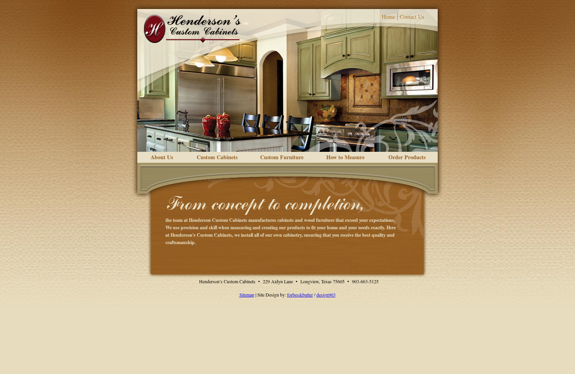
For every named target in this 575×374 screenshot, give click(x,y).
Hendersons (192, 28)
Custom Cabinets (217, 157)
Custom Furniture (282, 157)
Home (388, 16)
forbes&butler (300, 294)
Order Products (407, 157)
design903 (326, 294)
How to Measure (345, 157)
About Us (162, 157)
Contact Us (412, 16)
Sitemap (246, 294)
